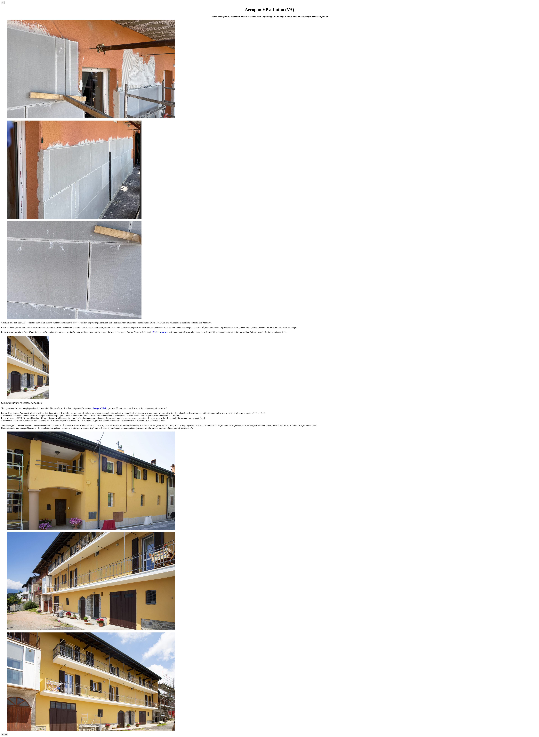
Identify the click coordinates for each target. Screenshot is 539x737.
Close (4, 734)
